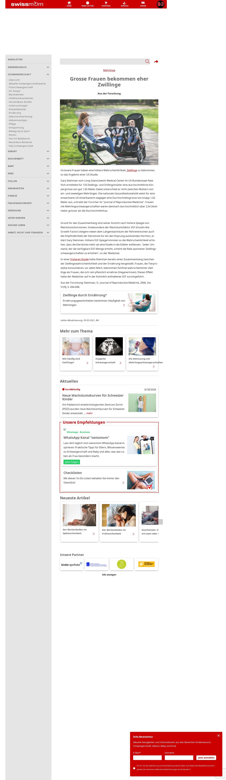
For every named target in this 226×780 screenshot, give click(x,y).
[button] (69, 4)
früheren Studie (79, 259)
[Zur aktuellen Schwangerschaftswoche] (160, 4)
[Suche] (105, 61)
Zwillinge (132, 170)
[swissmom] (34, 4)
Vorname (169, 752)
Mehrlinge (109, 70)
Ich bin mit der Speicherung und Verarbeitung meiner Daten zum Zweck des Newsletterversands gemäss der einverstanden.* (175, 767)
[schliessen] (218, 735)
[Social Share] (156, 61)
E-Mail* (137, 752)
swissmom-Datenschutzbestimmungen (161, 769)
